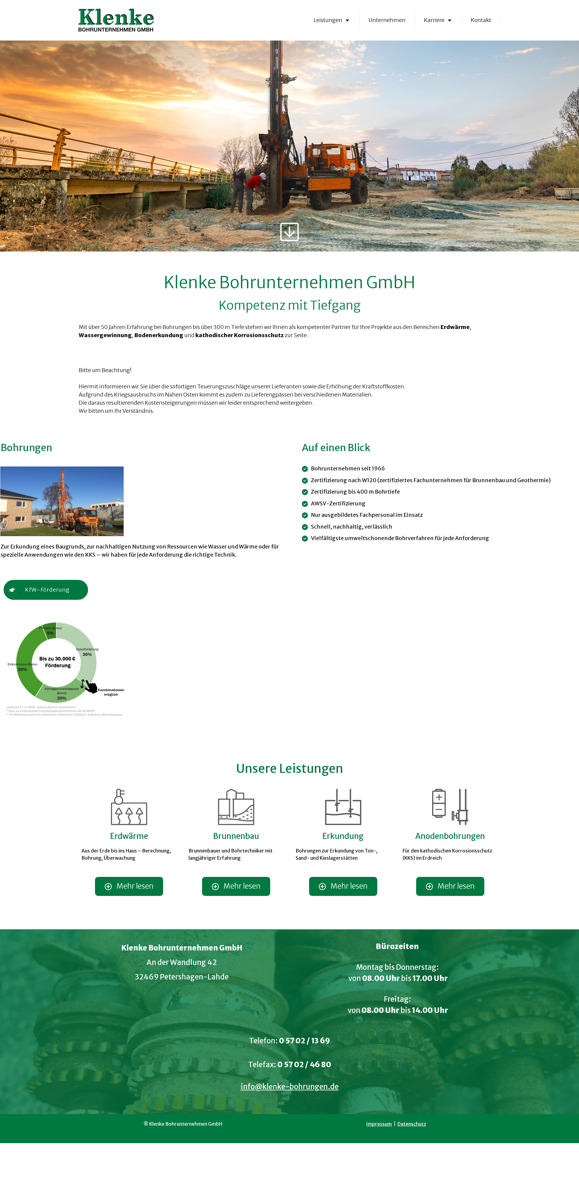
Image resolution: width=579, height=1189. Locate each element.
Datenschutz (411, 1124)
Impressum (379, 1124)
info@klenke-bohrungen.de (290, 1086)
